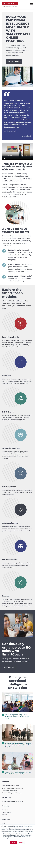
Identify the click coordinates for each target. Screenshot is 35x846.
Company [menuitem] (5, 806)
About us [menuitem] (4, 810)
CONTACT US (9, 667)
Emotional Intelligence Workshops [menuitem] (12, 793)
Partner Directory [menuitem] (7, 812)
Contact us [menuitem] (5, 815)
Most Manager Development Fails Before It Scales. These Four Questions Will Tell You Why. (18, 745)
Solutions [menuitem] (5, 782)
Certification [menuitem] (6, 797)
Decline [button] (21, 842)
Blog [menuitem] (3, 823)
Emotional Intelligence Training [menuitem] (11, 786)
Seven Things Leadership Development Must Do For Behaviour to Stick (18, 773)
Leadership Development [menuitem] (9, 790)
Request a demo (14, 61)
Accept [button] (13, 842)
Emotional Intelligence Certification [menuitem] (12, 801)
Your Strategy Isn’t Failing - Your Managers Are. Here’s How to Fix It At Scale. (17, 716)
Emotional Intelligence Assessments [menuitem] (12, 788)
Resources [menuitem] (6, 819)
